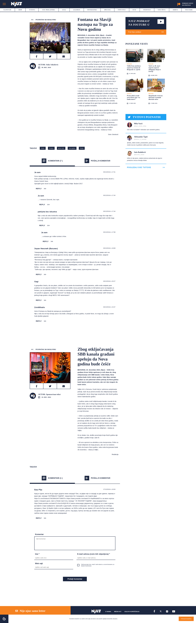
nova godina (72, 148)
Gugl (64, 9)
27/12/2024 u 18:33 (109, 489)
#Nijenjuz (147, 9)
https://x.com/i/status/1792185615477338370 (49, 498)
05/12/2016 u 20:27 (109, 281)
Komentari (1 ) (55, 478)
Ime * (37, 554)
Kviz (134, 9)
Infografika (92, 9)
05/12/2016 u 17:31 (109, 172)
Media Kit (117, 611)
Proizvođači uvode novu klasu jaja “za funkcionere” (133, 97)
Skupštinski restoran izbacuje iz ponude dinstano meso (156, 97)
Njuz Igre (189, 9)
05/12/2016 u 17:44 (109, 211)
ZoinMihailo (39, 307)
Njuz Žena (162, 9)
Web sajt (39, 563)
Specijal (107, 9)
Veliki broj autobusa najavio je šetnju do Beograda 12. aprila (134, 67)
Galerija (76, 9)
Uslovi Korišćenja (131, 611)
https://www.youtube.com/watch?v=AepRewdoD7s (84, 498)
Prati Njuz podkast (134, 32)
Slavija (81, 148)
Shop (20, 9)
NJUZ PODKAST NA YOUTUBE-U (139, 23)
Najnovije (7, 9)
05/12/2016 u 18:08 (109, 248)
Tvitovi (32, 9)
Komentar (39, 534)
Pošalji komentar (100, 161)
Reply (39, 189)
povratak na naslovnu (45, 20)
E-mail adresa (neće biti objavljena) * (93, 554)
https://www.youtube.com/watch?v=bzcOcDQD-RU (51, 503)
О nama (108, 611)
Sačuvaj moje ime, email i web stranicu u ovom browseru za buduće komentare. (97, 565)
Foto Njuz (122, 9)
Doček (42, 148)
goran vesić (61, 148)
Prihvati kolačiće (186, 619)
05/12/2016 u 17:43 (109, 195)
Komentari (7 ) (55, 161)
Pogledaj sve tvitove (139, 167)
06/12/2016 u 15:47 (109, 307)
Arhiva (175, 9)
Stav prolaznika (48, 9)
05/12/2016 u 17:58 (109, 232)
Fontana (51, 148)
